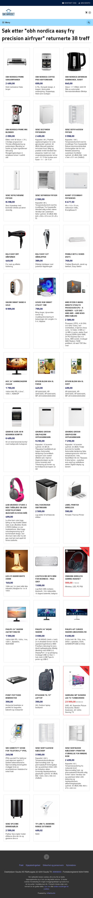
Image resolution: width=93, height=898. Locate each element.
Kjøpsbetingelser (33, 865)
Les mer (47, 886)
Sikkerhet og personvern (53, 865)
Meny (7, 22)
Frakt (21, 865)
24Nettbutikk (50, 893)
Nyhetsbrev (71, 865)
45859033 (57, 871)
